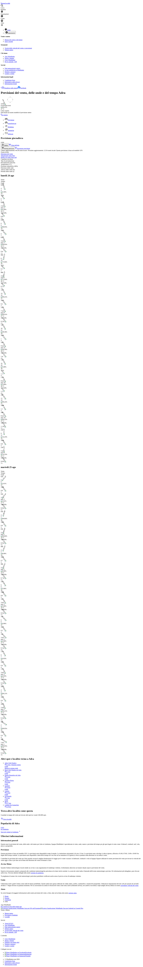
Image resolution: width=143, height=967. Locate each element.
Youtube (28, 956)
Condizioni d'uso (10, 80)
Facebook (23, 88)
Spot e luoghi (9, 41)
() (8, 156)
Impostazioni (11, 33)
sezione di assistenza (37, 873)
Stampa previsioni (9, 148)
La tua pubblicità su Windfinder (14, 70)
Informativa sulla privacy (12, 82)
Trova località (7, 819)
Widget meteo (9, 50)
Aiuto (9, 30)
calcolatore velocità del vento (129, 885)
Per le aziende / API (11, 62)
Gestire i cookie (9, 73)
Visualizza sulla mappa (11, 88)
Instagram (28, 954)
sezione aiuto (73, 893)
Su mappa (5, 115)
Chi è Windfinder (10, 60)
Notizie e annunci (10, 72)
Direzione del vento (7, 154)
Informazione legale (11, 84)
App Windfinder (10, 56)
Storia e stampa (9, 58)
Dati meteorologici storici (12, 68)
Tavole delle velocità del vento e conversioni (18, 48)
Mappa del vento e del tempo (13, 40)
